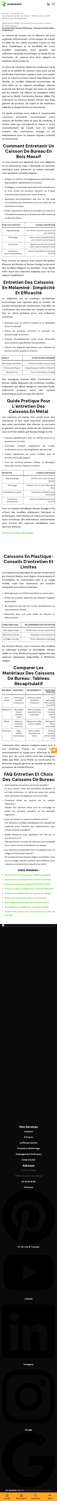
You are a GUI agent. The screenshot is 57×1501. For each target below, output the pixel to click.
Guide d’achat (17, 13)
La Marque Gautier (29, 1142)
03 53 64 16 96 (28, 1181)
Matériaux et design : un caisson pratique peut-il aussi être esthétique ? (26, 24)
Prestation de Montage (28, 1148)
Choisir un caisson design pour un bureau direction (29, 888)
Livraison (28, 1131)
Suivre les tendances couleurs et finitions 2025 (27, 884)
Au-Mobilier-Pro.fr (14, 1490)
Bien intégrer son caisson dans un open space (27, 902)
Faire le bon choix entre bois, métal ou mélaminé (28, 875)
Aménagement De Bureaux (28, 1154)
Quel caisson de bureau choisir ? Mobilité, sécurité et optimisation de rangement (26, 17)
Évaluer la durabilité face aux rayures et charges (28, 893)
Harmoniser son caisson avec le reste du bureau (28, 879)
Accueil (5, 13)
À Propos (28, 1137)
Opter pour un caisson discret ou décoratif (25, 898)
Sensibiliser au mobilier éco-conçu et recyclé (27, 907)
